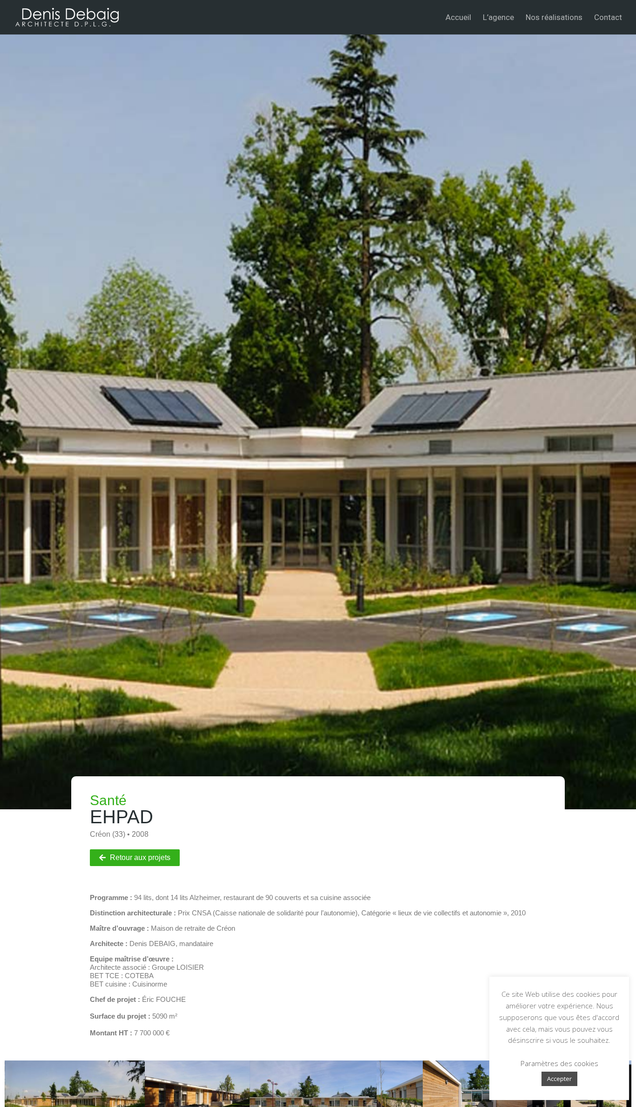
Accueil (458, 18)
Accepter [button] (559, 1078)
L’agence (498, 18)
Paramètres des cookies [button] (559, 1063)
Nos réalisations (554, 18)
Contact (608, 18)
